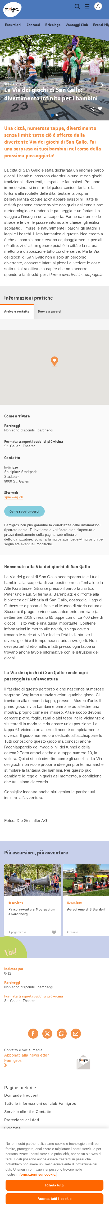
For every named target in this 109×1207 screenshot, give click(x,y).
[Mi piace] (54, 932)
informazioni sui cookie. (36, 1174)
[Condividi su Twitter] (47, 1034)
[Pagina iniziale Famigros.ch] (12, 9)
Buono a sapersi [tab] (49, 311)
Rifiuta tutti (54, 1185)
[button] (102, 85)
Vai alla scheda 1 (52, 115)
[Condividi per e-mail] (76, 1034)
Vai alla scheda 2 (57, 115)
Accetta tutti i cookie (55, 1199)
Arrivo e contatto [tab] (16, 311)
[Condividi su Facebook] (33, 1034)
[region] (54, 1167)
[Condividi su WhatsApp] (62, 1034)
